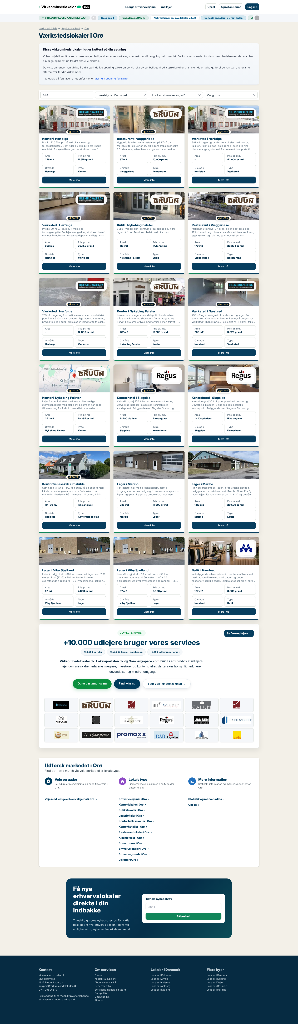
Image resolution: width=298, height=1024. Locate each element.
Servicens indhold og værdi (110, 989)
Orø (87, 28)
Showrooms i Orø (130, 843)
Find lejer (166, 7)
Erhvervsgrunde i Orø (133, 854)
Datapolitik (101, 993)
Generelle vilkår (103, 986)
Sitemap (99, 1000)
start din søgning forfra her (111, 78)
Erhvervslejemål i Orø (133, 799)
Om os (192, 804)
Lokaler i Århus (159, 978)
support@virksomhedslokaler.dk (58, 986)
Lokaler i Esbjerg (160, 989)
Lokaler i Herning (216, 989)
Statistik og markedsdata (205, 799)
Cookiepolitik (102, 996)
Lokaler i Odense (160, 982)
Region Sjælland (71, 28)
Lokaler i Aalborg (160, 986)
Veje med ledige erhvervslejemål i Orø (69, 799)
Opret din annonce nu (92, 683)
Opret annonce (231, 7)
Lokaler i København (162, 975)
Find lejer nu (127, 683)
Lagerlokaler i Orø (130, 815)
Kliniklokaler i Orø (130, 837)
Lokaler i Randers (217, 975)
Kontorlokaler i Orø (131, 804)
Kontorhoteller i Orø (132, 826)
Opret (211, 7)
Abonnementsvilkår (106, 982)
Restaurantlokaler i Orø (134, 832)
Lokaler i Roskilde (217, 986)
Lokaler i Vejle (215, 982)
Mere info (74, 179)
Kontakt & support (105, 978)
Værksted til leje (48, 28)
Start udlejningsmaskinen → (166, 683)
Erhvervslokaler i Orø (132, 848)
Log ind (252, 7)
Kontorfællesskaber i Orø (135, 821)
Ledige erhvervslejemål (140, 7)
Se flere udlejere (239, 633)
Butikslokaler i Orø (131, 810)
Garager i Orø (127, 859)
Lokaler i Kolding (216, 978)
